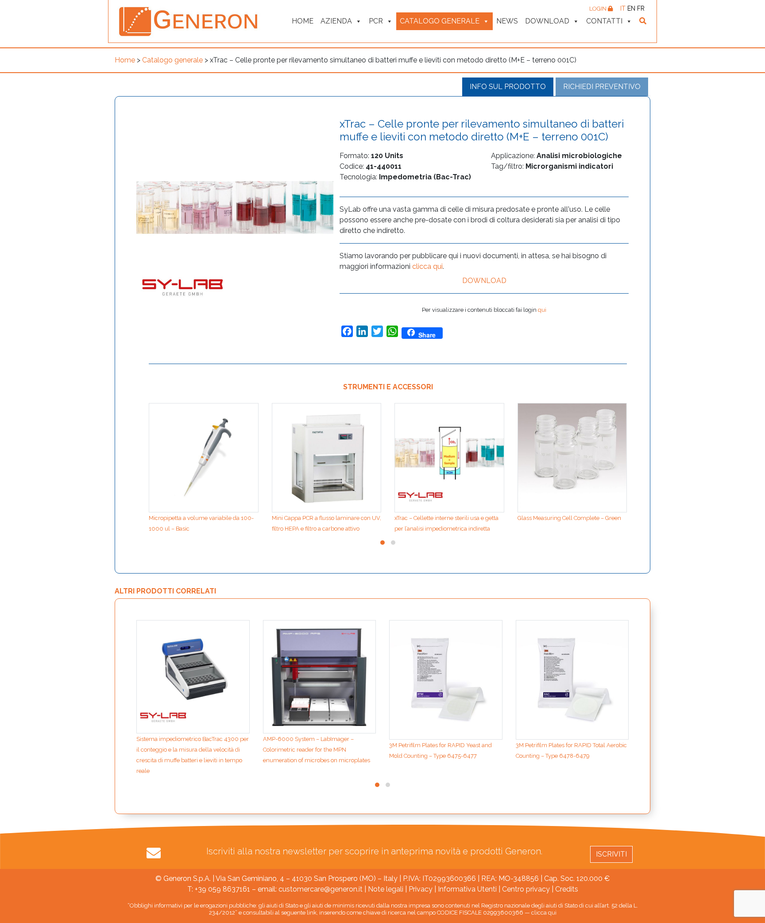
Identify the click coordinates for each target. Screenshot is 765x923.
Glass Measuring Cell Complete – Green (569, 518)
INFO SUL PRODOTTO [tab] (508, 86)
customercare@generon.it (320, 889)
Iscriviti (611, 854)
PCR (376, 21)
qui (542, 309)
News (507, 21)
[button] (382, 542)
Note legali (385, 889)
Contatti (604, 21)
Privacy (421, 889)
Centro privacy (526, 889)
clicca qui (427, 266)
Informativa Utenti (467, 889)
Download (547, 21)
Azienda (336, 21)
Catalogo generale (439, 21)
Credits (566, 889)
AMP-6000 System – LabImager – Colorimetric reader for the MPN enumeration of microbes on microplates (316, 750)
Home (302, 21)
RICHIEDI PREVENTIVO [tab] (602, 86)
